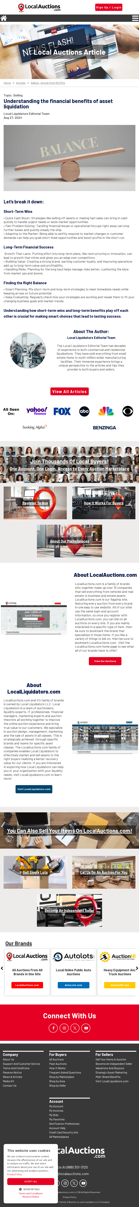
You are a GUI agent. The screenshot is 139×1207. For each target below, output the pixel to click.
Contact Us (9, 1085)
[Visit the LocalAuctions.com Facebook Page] (53, 1028)
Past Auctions (58, 1063)
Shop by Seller (57, 1085)
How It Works (57, 1068)
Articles (21, 82)
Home (7, 82)
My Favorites (57, 1119)
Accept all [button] (30, 1181)
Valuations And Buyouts (110, 1068)
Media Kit (8, 1081)
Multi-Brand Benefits (108, 1076)
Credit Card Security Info (63, 1132)
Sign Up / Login (108, 7)
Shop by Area (57, 1081)
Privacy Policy (14, 1174)
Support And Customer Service (21, 1063)
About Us (8, 1059)
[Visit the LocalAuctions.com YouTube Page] (85, 1028)
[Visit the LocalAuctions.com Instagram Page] (64, 1028)
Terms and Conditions (31, 1193)
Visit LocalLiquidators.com (112, 1081)
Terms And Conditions (16, 1068)
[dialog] (31, 1173)
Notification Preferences (64, 1123)
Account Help (57, 1128)
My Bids (53, 1115)
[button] (30, 1188)
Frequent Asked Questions (65, 1072)
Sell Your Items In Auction (111, 1059)
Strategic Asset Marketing (111, 1072)
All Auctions (56, 1059)
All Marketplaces (59, 1136)
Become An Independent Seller (114, 1063)
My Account (56, 1106)
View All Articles (69, 391)
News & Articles (12, 1076)
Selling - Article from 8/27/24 (48, 82)
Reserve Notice (12, 1072)
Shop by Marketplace (61, 1076)
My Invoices (56, 1110)
